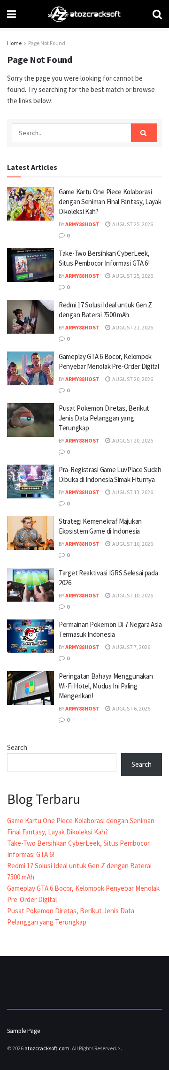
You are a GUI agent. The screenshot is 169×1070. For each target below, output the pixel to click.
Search (17, 747)
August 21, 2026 (132, 327)
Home (14, 42)
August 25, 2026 (132, 224)
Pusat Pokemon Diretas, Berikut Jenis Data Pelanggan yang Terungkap (104, 418)
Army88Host (82, 224)
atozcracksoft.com (46, 1048)
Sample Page (23, 1031)
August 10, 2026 (132, 543)
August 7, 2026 (130, 646)
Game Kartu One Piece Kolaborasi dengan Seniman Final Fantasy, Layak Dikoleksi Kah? (110, 201)
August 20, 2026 (132, 378)
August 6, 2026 (130, 708)
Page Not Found (46, 42)
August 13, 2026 (132, 492)
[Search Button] (144, 132)
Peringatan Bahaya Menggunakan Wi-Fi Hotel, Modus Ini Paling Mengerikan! (106, 686)
